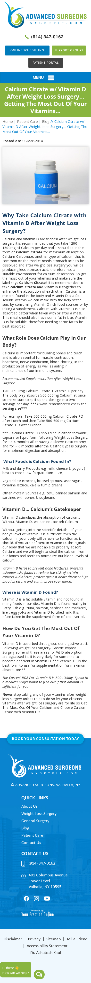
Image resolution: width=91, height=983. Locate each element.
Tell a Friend (76, 939)
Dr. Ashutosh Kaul (45, 953)
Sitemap (53, 939)
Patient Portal (46, 63)
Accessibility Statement (47, 946)
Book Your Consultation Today (45, 739)
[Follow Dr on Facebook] (26, 898)
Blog (46, 121)
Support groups (69, 50)
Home (7, 121)
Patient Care (27, 121)
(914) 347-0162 (47, 36)
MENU (38, 77)
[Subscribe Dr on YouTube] (47, 898)
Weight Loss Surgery (39, 813)
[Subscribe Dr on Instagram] (36, 898)
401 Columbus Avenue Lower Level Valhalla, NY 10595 (48, 881)
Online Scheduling (27, 50)
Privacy (34, 939)
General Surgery (35, 821)
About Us (29, 806)
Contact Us (31, 843)
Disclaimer (13, 939)
